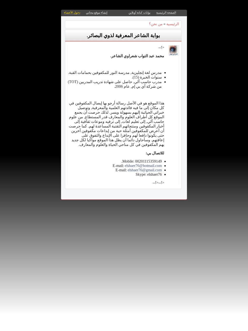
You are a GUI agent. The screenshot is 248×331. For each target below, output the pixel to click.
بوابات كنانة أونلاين (139, 12)
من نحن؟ (156, 24)
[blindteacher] (174, 54)
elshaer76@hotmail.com (143, 166)
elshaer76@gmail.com (145, 170)
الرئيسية (172, 24)
